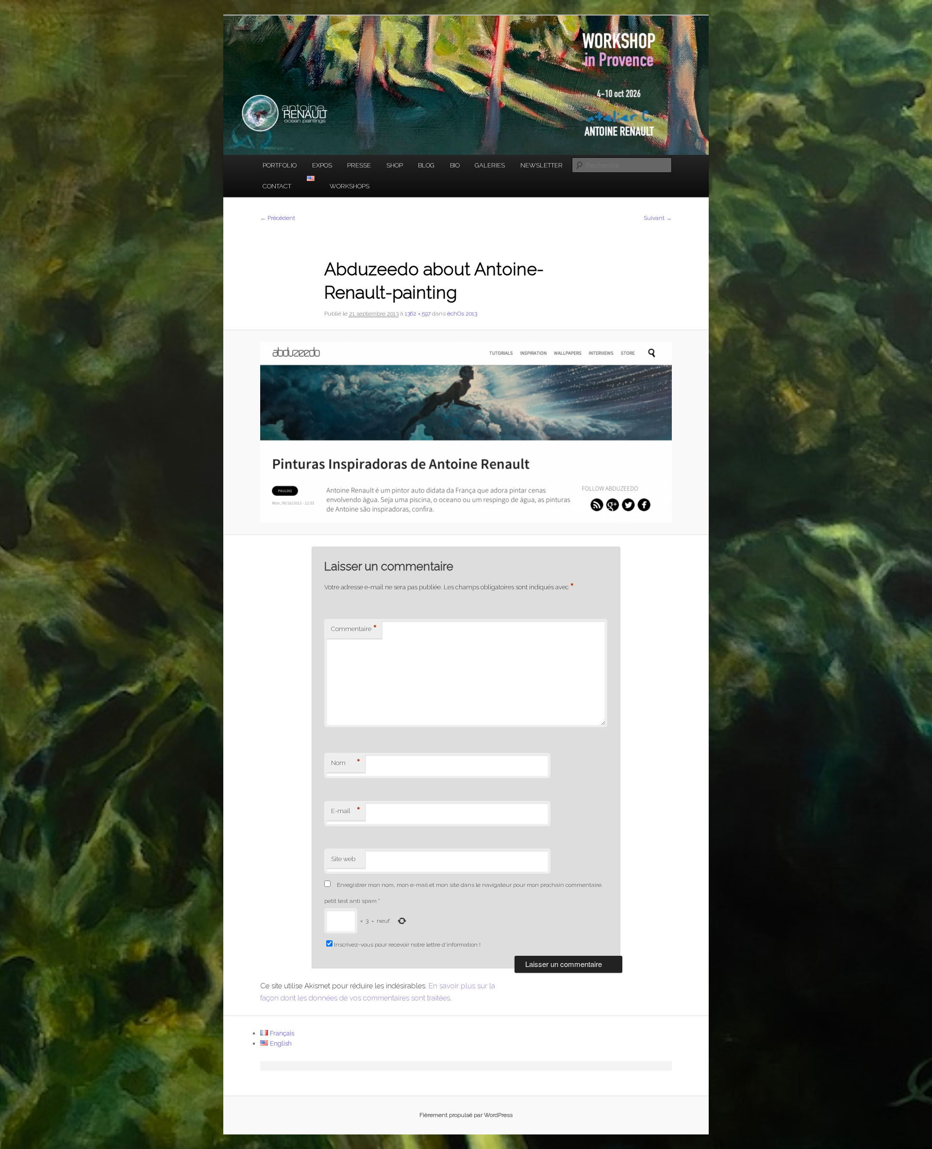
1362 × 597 (418, 313)
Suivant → (658, 218)
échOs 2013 (462, 313)
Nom (345, 763)
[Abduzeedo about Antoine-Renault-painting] (466, 432)
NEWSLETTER (541, 165)
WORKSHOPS (349, 186)
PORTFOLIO (280, 165)
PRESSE (359, 165)
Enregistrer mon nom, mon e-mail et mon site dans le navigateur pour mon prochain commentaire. (469, 885)
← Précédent (277, 218)
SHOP (394, 165)
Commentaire (354, 629)
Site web (343, 859)
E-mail (345, 811)
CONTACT (277, 186)
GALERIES (490, 165)
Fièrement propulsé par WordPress (466, 1115)
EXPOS (322, 165)
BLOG (426, 165)
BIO (455, 165)
